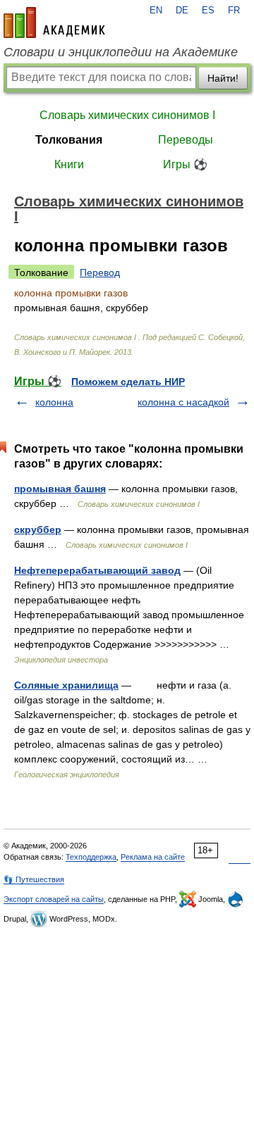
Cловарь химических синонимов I (127, 115)
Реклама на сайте (153, 857)
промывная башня (60, 488)
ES (208, 10)
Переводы (185, 140)
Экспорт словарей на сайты (54, 899)
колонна (54, 402)
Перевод (100, 272)
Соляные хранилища (66, 685)
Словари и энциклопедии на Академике (121, 52)
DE (182, 10)
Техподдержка (91, 857)
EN (156, 10)
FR (234, 10)
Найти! (222, 78)
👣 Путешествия (34, 879)
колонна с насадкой (183, 402)
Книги (69, 164)
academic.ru (54, 22)
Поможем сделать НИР (128, 381)
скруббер (37, 529)
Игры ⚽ (185, 164)
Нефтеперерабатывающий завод (97, 570)
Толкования (68, 140)
